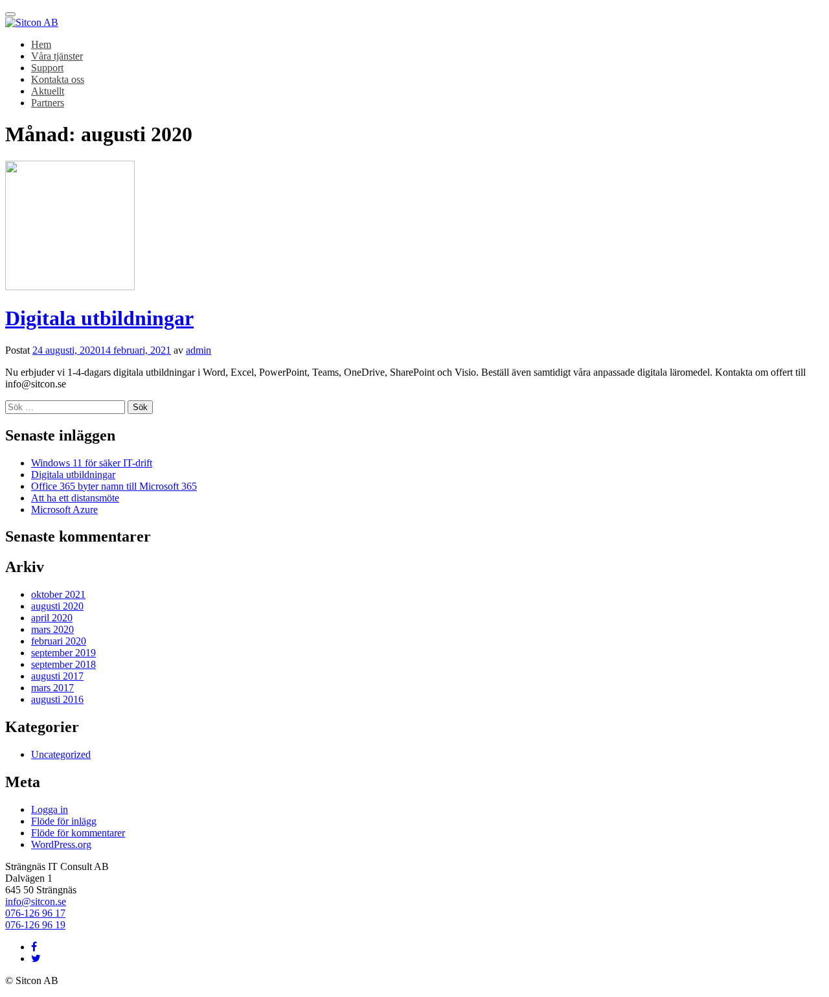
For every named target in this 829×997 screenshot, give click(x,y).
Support (47, 67)
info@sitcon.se (35, 901)
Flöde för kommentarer (78, 832)
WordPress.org (61, 844)
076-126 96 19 (35, 924)
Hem (41, 44)
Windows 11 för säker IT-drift (91, 462)
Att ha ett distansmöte (75, 497)
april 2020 (52, 617)
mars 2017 (52, 687)
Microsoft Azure (64, 509)
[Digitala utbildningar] (70, 286)
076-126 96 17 (35, 913)
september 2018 (63, 664)
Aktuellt (47, 91)
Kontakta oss (57, 79)
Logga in (49, 809)
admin (198, 350)
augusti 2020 (57, 606)
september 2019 (63, 652)
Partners (47, 102)
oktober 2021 (58, 594)
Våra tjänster (57, 56)
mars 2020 (52, 629)
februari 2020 (58, 641)
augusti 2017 (57, 676)
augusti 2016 (57, 699)
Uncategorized (61, 754)
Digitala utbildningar (99, 318)
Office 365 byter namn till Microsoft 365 (114, 486)
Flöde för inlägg (64, 821)
